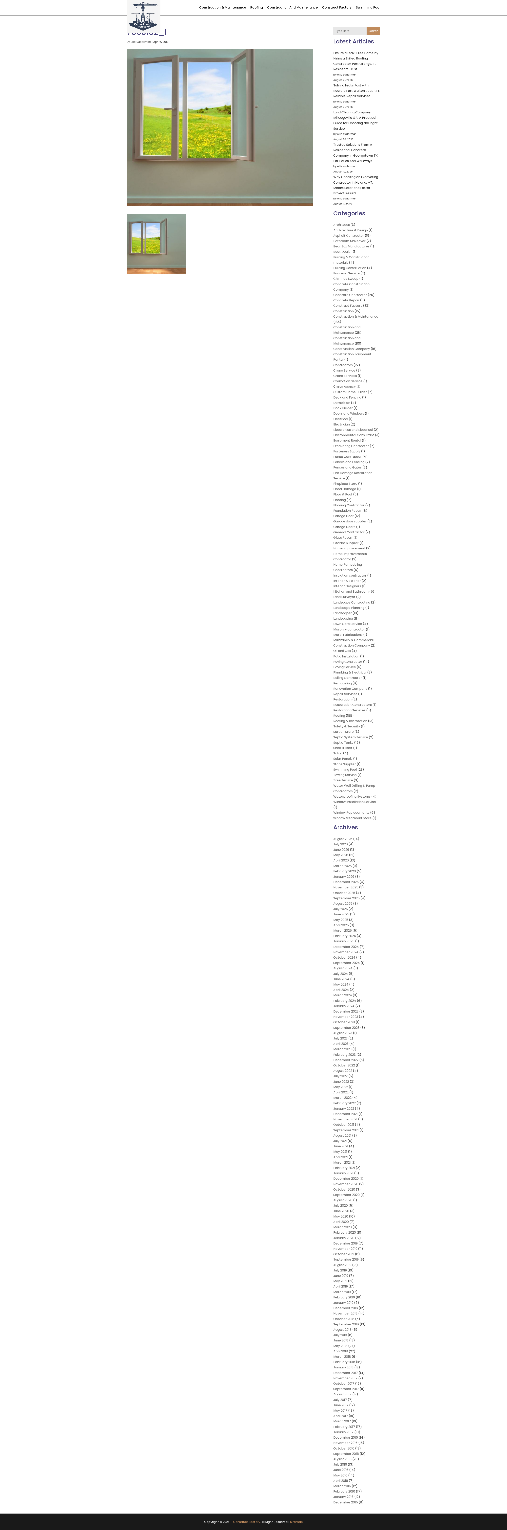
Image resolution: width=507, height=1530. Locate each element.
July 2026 (340, 844)
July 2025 (340, 909)
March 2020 (342, 1227)
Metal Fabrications (347, 634)
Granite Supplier (346, 543)
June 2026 (341, 849)
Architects (341, 224)
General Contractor (349, 532)
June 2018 (340, 1340)
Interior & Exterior (347, 581)
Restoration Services (349, 710)
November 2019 (345, 1248)
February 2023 (344, 1054)
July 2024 (340, 973)
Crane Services (345, 376)
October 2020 (344, 1189)
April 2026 (341, 860)
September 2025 (346, 898)
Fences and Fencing (348, 462)
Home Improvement (349, 548)
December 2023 (345, 1011)
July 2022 (340, 1076)
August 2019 (342, 1265)
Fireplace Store (345, 483)
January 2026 (343, 876)
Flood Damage (344, 489)
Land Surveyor (344, 597)
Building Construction (349, 268)
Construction (343, 311)
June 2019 (340, 1275)
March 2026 (342, 866)
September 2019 (346, 1259)
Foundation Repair (347, 510)
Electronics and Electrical (353, 429)
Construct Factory (337, 7)
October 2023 (344, 1022)
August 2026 (342, 839)
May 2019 (340, 1281)
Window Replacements (351, 812)
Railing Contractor (347, 677)
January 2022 (343, 1108)
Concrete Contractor (350, 295)
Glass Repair (343, 537)
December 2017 (345, 1373)
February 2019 (344, 1297)
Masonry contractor (349, 629)
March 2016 (342, 1486)
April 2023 (341, 1043)
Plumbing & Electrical (349, 672)
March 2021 (342, 1162)
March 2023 (342, 1049)
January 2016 (343, 1497)
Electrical (340, 419)
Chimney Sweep (345, 278)
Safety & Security (346, 726)
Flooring (339, 500)
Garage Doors (344, 527)
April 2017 (340, 1416)
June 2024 (341, 979)
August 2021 (342, 1135)
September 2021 (346, 1130)
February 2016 (344, 1491)
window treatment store (352, 818)
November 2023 (345, 1017)
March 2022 (342, 1097)
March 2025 (342, 930)
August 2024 (343, 968)
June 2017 (340, 1405)
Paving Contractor (347, 661)
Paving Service (344, 667)
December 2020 (346, 1178)
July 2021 (340, 1141)
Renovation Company (350, 688)
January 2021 (343, 1173)
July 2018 (340, 1335)
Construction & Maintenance (222, 7)
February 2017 (344, 1427)
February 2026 (344, 871)
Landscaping (343, 618)
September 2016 (346, 1453)
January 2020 (343, 1238)
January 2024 (344, 1006)
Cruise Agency (344, 386)
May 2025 (340, 920)
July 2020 (340, 1205)
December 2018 (345, 1308)
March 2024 (342, 995)
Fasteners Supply (346, 451)
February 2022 (344, 1103)
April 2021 (340, 1157)
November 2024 (345, 952)
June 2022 (341, 1081)
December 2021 (345, 1114)
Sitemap (296, 1522)
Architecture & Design (350, 230)
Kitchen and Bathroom (351, 591)
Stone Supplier (344, 764)
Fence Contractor (347, 456)
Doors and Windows (348, 413)
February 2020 (344, 1232)
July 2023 (340, 1038)
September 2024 (346, 963)
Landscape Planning (348, 607)
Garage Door (343, 516)
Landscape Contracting (351, 602)
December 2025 (346, 882)
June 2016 (340, 1470)
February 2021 (344, 1168)
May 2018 (340, 1346)
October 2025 (344, 893)
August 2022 (342, 1070)
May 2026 (340, 855)
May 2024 (340, 984)
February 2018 (344, 1362)
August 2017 (342, 1394)
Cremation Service (347, 381)
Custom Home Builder (350, 392)
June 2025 (341, 914)
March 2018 (342, 1356)
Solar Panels (342, 758)
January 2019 (343, 1302)
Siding (337, 753)
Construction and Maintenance (292, 7)
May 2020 (340, 1216)
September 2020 (346, 1195)
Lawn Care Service (347, 624)
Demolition (341, 402)
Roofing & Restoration (350, 721)
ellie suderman (141, 42)
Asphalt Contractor (348, 235)
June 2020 (341, 1211)
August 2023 (342, 1033)
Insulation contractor (349, 575)
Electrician (341, 424)
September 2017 (346, 1389)
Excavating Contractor (351, 446)
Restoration (342, 699)
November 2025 (345, 887)
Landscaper (342, 613)
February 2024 (344, 1000)
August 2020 (342, 1200)
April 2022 (341, 1092)
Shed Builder (342, 748)
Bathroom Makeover (349, 241)
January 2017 (343, 1432)
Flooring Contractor (348, 505)
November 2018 (345, 1313)
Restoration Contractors (352, 704)
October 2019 (343, 1254)
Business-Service (346, 273)
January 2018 (343, 1367)
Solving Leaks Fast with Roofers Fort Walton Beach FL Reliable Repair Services (356, 90)
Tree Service (343, 780)
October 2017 (343, 1383)
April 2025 (341, 925)
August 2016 (342, 1459)
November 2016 (345, 1443)
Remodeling (342, 683)
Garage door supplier (350, 521)
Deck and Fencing (347, 397)
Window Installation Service (354, 802)
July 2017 (340, 1400)
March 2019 (342, 1292)
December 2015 (345, 1502)
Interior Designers (347, 586)
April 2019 (340, 1286)
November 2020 (345, 1184)
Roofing (256, 7)
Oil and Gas (342, 651)
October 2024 (344, 957)
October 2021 (343, 1124)
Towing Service (345, 775)
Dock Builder (343, 408)
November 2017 (345, 1378)
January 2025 (343, 941)
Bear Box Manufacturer (351, 246)
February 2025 (344, 936)
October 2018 (343, 1319)
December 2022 (345, 1060)
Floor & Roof (342, 494)
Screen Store (343, 731)
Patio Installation (346, 656)
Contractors (343, 365)
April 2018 (340, 1351)
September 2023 (346, 1027)
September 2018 (346, 1324)
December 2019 (345, 1243)
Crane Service (344, 370)
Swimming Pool (368, 7)
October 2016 (343, 1448)
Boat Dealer (342, 251)
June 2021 (340, 1146)
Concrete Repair (346, 300)
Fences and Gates (347, 467)
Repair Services (345, 694)
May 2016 (340, 1475)
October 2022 (344, 1065)
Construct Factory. (247, 1522)
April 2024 (341, 990)
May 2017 (340, 1410)
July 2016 (340, 1464)
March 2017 (342, 1421)
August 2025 (342, 903)
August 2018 (342, 1329)
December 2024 (346, 947)
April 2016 (340, 1480)
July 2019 (340, 1270)
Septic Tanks (343, 742)
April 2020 (341, 1222)
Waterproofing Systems (352, 796)
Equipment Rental (347, 440)
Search (373, 31)
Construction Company (351, 349)
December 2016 (345, 1437)
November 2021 (345, 1119)
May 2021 (340, 1151)
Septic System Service (350, 737)
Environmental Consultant (353, 435)
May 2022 (340, 1087)
